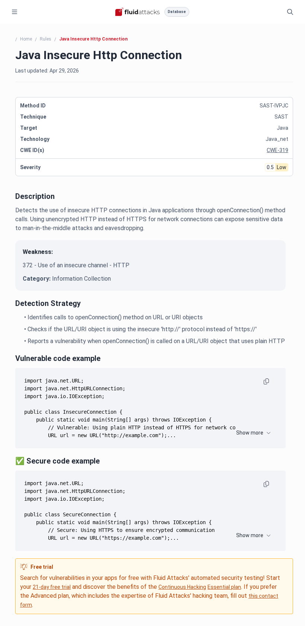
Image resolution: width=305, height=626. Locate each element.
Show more (249, 433)
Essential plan (224, 587)
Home (26, 39)
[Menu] (14, 12)
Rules (45, 39)
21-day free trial (52, 587)
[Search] (290, 12)
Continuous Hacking (182, 587)
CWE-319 (277, 150)
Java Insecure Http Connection (93, 39)
